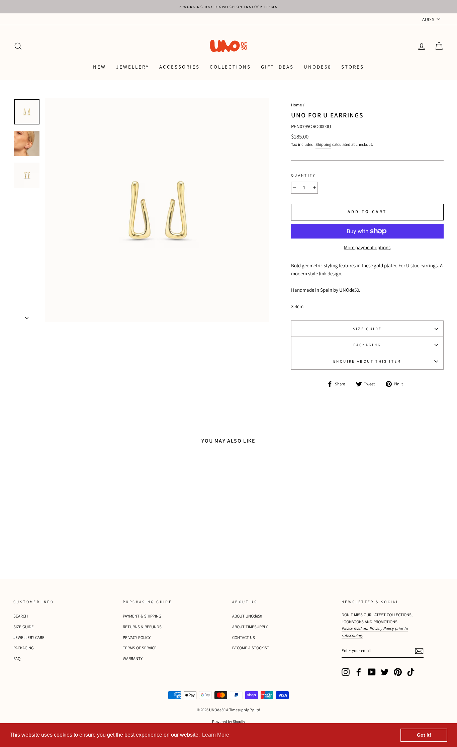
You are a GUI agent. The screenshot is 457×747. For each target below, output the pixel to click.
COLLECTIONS (230, 67)
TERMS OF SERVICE (140, 648)
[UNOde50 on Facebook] (359, 672)
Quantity (303, 175)
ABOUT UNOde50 (247, 616)
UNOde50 (317, 67)
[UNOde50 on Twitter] (385, 672)
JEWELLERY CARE (28, 637)
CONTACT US (243, 637)
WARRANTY (133, 658)
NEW (99, 67)
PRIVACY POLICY (137, 637)
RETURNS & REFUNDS (142, 627)
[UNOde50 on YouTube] (372, 672)
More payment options (367, 247)
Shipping (323, 144)
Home (296, 105)
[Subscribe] (419, 651)
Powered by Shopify (228, 721)
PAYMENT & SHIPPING (142, 616)
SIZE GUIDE (367, 328)
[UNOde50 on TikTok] (411, 672)
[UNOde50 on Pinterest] (398, 672)
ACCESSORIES (179, 67)
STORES (352, 67)
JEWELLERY (132, 67)
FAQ (16, 658)
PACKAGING (367, 345)
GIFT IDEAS (277, 67)
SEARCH (20, 616)
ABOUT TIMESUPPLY (250, 627)
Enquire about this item (367, 361)
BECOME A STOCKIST (250, 648)
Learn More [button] (215, 735)
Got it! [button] (424, 735)
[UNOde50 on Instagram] (346, 672)
